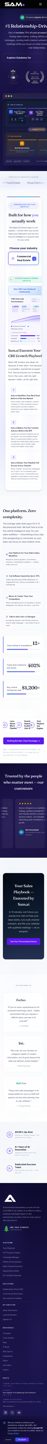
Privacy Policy (13, 1433)
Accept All (22, 1440)
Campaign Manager (11, 1257)
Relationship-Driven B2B (13, 1289)
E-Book (6, 1347)
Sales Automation (10, 1310)
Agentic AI (7, 1319)
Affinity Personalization (12, 1262)
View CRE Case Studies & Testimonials (24, 290)
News (5, 1360)
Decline (8, 1440)
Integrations (8, 1356)
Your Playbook (9, 1248)
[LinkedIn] (5, 1412)
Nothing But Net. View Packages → (23, 741)
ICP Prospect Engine (11, 1253)
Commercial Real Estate (13, 1294)
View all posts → (9, 1406)
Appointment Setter (11, 1271)
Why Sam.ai (8, 1351)
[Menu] (40, 4)
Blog (5, 1342)
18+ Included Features (12, 1275)
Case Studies (8, 1338)
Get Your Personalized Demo (23, 941)
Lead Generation (10, 1315)
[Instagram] (12, 1412)
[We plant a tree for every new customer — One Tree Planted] (22, 1229)
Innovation (7, 1365)
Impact (6, 1370)
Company (7, 1333)
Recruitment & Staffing (12, 1298)
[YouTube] (19, 1412)
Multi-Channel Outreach (12, 1266)
